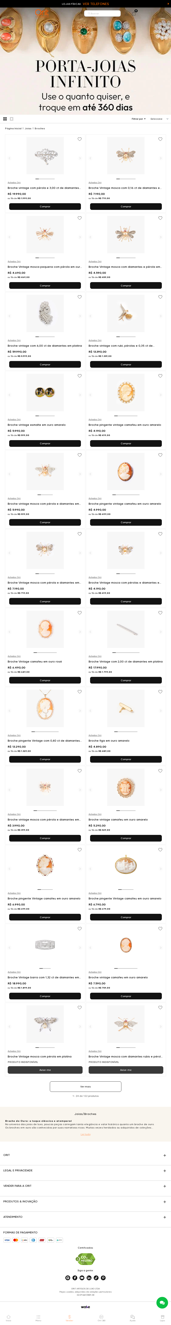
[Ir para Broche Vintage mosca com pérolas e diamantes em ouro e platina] (126, 568)
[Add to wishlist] (80, 139)
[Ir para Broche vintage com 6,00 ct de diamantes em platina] (45, 331)
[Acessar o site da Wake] (85, 1307)
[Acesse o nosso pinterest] (103, 1277)
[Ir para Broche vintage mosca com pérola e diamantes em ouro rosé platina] (45, 805)
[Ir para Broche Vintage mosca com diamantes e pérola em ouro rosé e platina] (126, 252)
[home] (42, 13)
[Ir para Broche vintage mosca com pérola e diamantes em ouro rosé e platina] (45, 489)
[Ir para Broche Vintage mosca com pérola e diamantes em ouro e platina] (45, 568)
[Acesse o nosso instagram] (67, 1277)
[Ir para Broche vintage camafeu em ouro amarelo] (126, 805)
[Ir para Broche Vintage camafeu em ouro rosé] (45, 647)
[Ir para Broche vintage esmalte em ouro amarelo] (45, 410)
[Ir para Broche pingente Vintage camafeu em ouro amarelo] (45, 884)
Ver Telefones (96, 4)
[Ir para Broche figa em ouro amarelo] (126, 726)
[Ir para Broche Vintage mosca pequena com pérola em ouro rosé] (45, 252)
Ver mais (85, 1086)
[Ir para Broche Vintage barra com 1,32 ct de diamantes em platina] (45, 963)
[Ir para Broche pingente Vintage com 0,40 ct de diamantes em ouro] (45, 726)
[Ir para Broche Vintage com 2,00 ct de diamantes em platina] (126, 647)
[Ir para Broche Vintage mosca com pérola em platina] (45, 1039)
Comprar (45, 206)
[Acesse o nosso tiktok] (96, 1277)
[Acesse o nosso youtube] (81, 1277)
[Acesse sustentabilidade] (85, 1259)
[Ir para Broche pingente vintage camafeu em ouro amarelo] (126, 410)
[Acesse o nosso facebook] (74, 1277)
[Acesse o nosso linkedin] (89, 1277)
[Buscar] (89, 13)
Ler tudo (86, 1134)
